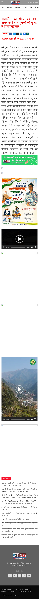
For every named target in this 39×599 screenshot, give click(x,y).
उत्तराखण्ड (9, 8)
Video (29, 592)
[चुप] (32, 247)
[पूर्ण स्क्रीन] (35, 247)
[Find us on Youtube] (19, 575)
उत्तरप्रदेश (18, 8)
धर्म (31, 8)
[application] (20, 239)
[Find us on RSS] (29, 575)
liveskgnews (15, 595)
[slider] (18, 247)
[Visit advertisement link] (20, 15)
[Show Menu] (2, 2)
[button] (20, 239)
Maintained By (9, 595)
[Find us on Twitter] (15, 575)
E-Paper (21, 592)
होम (3, 8)
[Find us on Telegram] (24, 575)
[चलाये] (4, 247)
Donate (27, 589)
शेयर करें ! (5, 34)
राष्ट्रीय (25, 8)
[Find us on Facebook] (10, 575)
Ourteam (4, 592)
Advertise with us (6, 589)
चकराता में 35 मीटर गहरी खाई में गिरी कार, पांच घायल (16, 519)
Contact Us (18, 589)
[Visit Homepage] (15, 3)
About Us (12, 592)
